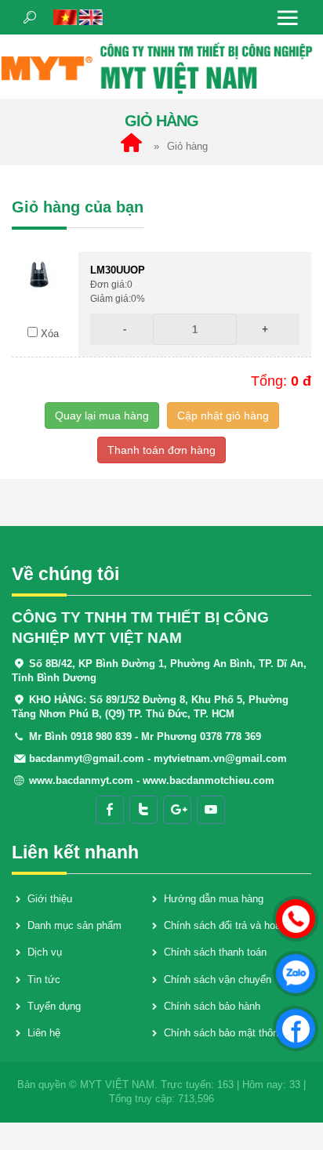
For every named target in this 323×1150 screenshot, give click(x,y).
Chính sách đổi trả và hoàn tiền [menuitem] (235, 925)
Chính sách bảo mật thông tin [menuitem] (231, 1033)
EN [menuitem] (91, 17)
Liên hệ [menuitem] (43, 1033)
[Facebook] (110, 810)
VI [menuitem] (65, 17)
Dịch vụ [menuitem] (44, 952)
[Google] (177, 810)
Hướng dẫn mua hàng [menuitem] (213, 899)
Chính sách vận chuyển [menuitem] (217, 979)
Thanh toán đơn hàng (161, 450)
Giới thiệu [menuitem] (49, 899)
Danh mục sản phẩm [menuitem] (74, 925)
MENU (287, 17)
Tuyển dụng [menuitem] (54, 1006)
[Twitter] (143, 810)
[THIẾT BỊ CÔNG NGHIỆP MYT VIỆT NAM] (161, 66)
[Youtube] (211, 810)
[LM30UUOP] (39, 273)
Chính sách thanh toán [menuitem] (215, 952)
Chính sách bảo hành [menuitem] (212, 1006)
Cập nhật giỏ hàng (223, 415)
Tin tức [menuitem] (43, 979)
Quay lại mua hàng (102, 415)
